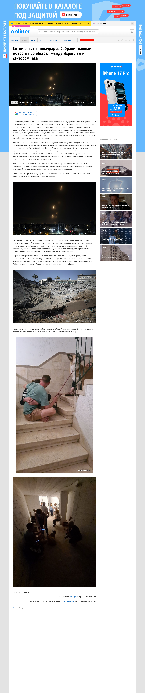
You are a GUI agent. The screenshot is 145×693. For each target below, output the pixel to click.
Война (27, 608)
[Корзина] (132, 31)
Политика (33, 608)
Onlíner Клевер (101, 23)
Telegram (74, 597)
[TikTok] (130, 40)
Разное (15, 608)
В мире (21, 608)
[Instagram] (122, 40)
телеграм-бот (67, 601)
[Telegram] (118, 40)
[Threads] (133, 40)
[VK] (126, 40)
